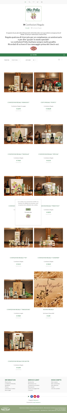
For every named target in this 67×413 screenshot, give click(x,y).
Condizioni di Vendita (10, 383)
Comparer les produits (33, 385)
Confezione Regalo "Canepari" (48, 257)
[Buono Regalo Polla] (48, 289)
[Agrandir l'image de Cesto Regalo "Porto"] (48, 82)
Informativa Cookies (10, 388)
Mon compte (54, 382)
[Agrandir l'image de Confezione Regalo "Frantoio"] (48, 186)
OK (28, 209)
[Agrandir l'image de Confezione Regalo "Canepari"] (48, 237)
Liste (61, 59)
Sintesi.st (36, 400)
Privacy (7, 387)
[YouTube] (35, 396)
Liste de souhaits (55, 388)
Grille (59, 59)
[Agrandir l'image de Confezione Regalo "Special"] (48, 134)
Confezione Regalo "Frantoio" (48, 206)
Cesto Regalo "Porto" (48, 102)
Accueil (27, 28)
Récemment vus (32, 383)
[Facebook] (31, 396)
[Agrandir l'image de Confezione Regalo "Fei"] (18, 237)
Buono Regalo (48, 309)
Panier (38, 2)
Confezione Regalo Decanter (18, 361)
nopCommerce (36, 402)
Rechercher (31, 382)
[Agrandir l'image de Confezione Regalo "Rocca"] (18, 186)
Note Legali (8, 390)
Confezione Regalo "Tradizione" (18, 309)
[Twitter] (28, 396)
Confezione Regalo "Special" (48, 154)
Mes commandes (55, 383)
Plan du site (8, 382)
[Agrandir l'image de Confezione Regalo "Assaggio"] (18, 82)
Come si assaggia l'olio (33, 388)
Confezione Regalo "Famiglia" (18, 154)
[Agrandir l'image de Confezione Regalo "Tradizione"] (18, 289)
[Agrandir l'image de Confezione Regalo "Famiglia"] (18, 134)
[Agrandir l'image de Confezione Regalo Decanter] (18, 341)
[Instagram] (38, 396)
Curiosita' (30, 390)
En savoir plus (28, 212)
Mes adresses (54, 385)
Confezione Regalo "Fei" (18, 257)
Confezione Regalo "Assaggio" (18, 102)
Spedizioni (7, 385)
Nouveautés (31, 387)
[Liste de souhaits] (34, 2)
